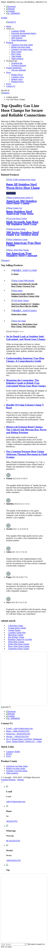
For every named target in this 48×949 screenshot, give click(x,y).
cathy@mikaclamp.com (15, 801)
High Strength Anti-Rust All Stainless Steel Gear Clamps (22, 224)
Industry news (17, 79)
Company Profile (18, 31)
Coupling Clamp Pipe (17, 632)
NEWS (9, 754)
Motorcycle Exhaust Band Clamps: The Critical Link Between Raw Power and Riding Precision (26, 430)
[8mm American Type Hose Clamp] (17, 239)
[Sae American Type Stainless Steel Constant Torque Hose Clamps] (17, 250)
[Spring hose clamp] (24, 311)
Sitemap (20, 780)
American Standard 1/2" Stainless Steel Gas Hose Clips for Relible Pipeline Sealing (25, 306)
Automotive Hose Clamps (18, 649)
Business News (17, 81)
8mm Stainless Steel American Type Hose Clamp (20, 214)
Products (9, 42)
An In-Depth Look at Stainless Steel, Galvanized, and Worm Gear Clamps (25, 338)
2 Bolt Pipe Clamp (15, 626)
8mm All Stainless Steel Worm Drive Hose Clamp (23, 186)
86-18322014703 (13, 841)
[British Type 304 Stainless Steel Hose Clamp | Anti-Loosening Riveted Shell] (18, 321)
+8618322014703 (13, 860)
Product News (17, 75)
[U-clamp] (24, 270)
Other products (17, 58)
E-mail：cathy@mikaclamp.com (19, 728)
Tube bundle (16, 56)
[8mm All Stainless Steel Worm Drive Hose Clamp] (21, 179)
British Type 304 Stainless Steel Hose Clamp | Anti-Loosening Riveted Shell (24, 326)
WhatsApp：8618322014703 (18, 734)
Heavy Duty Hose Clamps (18, 646)
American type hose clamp (22, 45)
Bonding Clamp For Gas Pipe (20, 639)
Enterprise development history (23, 33)
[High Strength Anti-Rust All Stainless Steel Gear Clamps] (16, 218)
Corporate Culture (18, 35)
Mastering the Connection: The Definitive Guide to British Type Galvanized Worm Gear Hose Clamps (26, 383)
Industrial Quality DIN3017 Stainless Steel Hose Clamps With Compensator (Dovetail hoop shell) (25, 296)
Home (8, 26)
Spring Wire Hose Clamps (18, 644)
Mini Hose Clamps (15, 635)
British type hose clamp (20, 47)
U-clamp (14, 274)
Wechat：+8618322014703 (17, 736)
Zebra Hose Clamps (16, 642)
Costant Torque (14, 630)
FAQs (8, 84)
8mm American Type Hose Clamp (23, 244)
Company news (17, 77)
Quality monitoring (14, 68)
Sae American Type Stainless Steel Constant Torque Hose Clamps (21, 256)
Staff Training (16, 38)
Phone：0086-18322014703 (17, 731)
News (8, 72)
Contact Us (10, 86)
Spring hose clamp (19, 314)
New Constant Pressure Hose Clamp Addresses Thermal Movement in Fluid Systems (26, 454)
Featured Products (8, 780)
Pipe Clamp (16, 54)
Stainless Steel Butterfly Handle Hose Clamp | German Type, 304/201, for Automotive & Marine (26, 286)
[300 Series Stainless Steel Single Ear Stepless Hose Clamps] (15, 229)
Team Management (19, 40)
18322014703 (11, 821)
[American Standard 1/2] (20, 300)
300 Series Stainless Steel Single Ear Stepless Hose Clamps (22, 235)
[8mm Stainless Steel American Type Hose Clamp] (14, 208)
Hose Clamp (16, 52)
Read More (10, 193)
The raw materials (18, 70)
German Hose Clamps (17, 628)
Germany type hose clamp (21, 49)
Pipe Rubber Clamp (16, 637)
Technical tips (16, 63)
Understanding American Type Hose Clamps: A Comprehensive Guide (25, 359)
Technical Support (18, 65)
